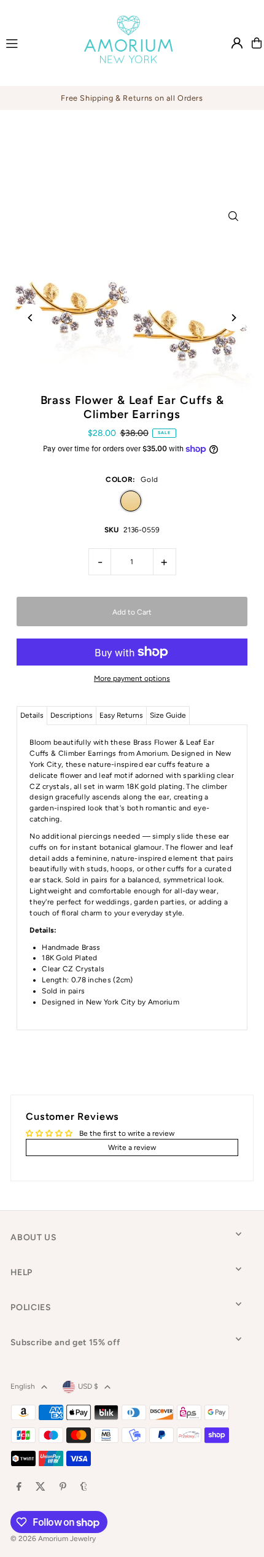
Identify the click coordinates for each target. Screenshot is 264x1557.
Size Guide (168, 715)
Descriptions (71, 715)
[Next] (233, 318)
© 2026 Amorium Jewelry (53, 1538)
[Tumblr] (83, 1487)
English (22, 1386)
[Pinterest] (63, 1487)
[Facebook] (19, 1487)
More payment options (132, 678)
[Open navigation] (32, 42)
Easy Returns (121, 715)
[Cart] (257, 43)
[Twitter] (40, 1487)
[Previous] (30, 318)
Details (32, 715)
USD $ (88, 1386)
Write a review (132, 1147)
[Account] (237, 43)
